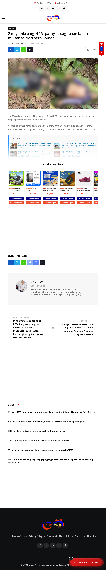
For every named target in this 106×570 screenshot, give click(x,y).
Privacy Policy (35, 536)
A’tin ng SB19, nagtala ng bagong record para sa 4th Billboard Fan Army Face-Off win (51, 412)
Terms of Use (18, 536)
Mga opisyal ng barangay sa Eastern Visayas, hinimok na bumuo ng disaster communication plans (78, 154)
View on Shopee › (16, 203)
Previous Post (23, 317)
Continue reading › (53, 164)
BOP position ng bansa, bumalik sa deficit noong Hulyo (36, 431)
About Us (91, 536)
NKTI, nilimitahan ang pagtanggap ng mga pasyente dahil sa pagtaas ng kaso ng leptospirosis (50, 461)
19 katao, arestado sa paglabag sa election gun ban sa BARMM (40, 450)
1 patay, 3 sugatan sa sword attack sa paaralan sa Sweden (38, 440)
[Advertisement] (53, 229)
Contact (78, 536)
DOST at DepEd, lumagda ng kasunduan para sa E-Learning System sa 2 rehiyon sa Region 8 (79, 145)
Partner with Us (54, 536)
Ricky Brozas (16, 43)
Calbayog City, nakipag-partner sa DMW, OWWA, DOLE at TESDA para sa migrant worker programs (34, 145)
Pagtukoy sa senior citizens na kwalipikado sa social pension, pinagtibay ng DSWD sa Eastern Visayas (35, 154)
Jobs (68, 536)
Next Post (85, 321)
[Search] (102, 17)
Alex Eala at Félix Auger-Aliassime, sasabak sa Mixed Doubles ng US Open (46, 421)
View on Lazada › (16, 199)
